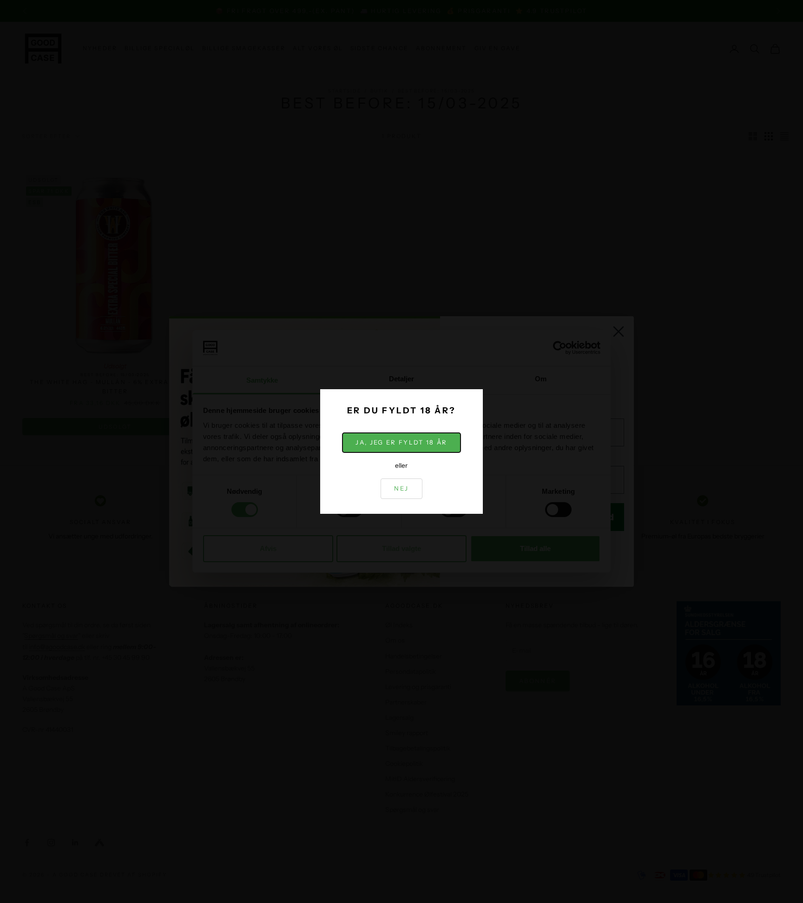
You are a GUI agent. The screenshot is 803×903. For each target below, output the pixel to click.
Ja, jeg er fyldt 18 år (401, 442)
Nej (401, 488)
